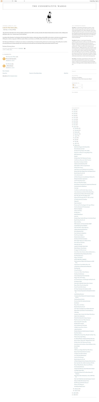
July (75, 137)
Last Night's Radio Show (79, 370)
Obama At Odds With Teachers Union (81, 380)
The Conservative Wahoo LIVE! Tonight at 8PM (83, 193)
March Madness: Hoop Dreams (80, 248)
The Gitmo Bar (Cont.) (78, 255)
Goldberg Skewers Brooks (79, 299)
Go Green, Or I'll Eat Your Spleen (80, 238)
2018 (74, 111)
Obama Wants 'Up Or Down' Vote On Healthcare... (83, 310)
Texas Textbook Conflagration (80, 233)
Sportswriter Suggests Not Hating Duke (82, 146)
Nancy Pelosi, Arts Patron (79, 304)
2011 (74, 124)
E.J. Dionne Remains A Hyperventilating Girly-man (84, 338)
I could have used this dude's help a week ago (83, 190)
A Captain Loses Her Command (80, 353)
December (77, 128)
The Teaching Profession (79, 366)
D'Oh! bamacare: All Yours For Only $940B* (83, 223)
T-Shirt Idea (76, 312)
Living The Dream (77, 270)
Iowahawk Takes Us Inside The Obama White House (84, 314)
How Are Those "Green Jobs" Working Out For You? (84, 340)
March (76, 145)
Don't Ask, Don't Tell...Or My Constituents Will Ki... (84, 363)
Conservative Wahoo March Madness (81, 272)
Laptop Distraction (78, 329)
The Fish (76, 348)
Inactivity (76, 216)
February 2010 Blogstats (79, 384)
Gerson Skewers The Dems (79, 242)
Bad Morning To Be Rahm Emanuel (81, 382)
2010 (74, 126)
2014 (74, 119)
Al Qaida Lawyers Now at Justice (80, 327)
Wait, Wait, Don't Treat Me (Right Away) (82, 195)
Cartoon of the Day (78, 210)
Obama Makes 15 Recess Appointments (82, 165)
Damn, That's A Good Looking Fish (81, 285)
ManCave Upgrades (78, 208)
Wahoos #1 (76, 201)
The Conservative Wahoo (49, 6)
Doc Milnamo (8, 63)
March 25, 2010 (10, 60)
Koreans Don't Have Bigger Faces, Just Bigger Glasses (84, 171)
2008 (74, 394)
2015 (74, 117)
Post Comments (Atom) (12, 76)
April (76, 143)
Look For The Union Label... (10, 27)
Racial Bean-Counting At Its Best (80, 161)
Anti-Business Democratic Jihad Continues (82, 160)
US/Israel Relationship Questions (80, 229)
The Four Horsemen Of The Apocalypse (82, 206)
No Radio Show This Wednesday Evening (82, 158)
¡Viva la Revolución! (78, 175)
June (76, 139)
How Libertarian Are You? (79, 148)
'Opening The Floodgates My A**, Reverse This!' (84, 197)
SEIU (11, 49)
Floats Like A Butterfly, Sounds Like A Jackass (83, 283)
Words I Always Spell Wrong (79, 336)
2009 (74, 393)
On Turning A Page (78, 281)
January (76, 390)
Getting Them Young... (78, 167)
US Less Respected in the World (80, 325)
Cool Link (76, 188)
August (76, 135)
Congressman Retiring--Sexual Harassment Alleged (84, 368)
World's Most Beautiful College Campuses (82, 318)
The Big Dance (77, 212)
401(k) (8, 49)
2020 (74, 109)
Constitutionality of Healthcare (80, 186)
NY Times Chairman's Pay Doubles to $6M (82, 288)
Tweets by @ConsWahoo (34, 73)
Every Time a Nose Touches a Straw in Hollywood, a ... (85, 251)
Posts (75, 85)
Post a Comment (6, 71)
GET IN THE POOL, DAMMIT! (80, 259)
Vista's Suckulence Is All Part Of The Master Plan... (84, 191)
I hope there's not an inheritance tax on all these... (84, 169)
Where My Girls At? (78, 244)
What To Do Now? (77, 203)
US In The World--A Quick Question (81, 227)
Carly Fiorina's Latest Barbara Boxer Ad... (82, 264)
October (76, 132)
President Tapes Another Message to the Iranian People (85, 218)
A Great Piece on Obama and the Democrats (82, 266)
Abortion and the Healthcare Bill (80, 163)
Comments (76, 87)
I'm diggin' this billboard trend (80, 250)
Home (40, 73)
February (76, 388)
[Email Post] (24, 48)
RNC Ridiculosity (77, 154)
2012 (74, 123)
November (77, 130)
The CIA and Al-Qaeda (78, 235)
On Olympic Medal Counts (79, 386)
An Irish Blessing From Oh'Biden (80, 225)
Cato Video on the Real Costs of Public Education (84, 308)
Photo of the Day (77, 221)
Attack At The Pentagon (79, 357)
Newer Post (5, 73)
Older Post (66, 73)
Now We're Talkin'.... (78, 333)
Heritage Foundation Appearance (80, 178)
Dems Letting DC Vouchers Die (80, 321)
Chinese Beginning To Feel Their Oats (81, 275)
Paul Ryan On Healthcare (79, 273)
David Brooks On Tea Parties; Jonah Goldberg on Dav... (85, 344)
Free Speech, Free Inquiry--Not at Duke (82, 150)
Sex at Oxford (77, 346)
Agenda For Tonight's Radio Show (81, 246)
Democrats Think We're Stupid (80, 182)
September (77, 134)
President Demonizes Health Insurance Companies (84, 331)
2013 (74, 121)
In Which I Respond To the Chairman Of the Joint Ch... (85, 361)
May (76, 141)
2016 (74, 115)
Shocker (75, 156)
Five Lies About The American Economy (82, 301)
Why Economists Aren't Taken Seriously (82, 319)
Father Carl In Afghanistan (79, 316)
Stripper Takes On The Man (79, 277)
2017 (74, 113)
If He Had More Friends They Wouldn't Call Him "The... (85, 334)
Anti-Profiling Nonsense (79, 294)
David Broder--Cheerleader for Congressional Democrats (85, 184)
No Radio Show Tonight (79, 323)
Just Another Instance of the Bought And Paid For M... (84, 279)
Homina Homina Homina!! (79, 236)
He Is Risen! (76, 303)
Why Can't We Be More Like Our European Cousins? (84, 378)
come (9, 29)
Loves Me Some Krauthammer (80, 355)
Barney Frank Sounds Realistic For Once (82, 351)
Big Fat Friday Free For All (79, 173)
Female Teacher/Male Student (80, 287)
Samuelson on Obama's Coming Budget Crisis (83, 152)
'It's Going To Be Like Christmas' (80, 199)
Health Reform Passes (78, 214)
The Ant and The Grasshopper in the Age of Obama (84, 205)
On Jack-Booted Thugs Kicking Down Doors (83, 253)
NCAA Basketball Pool (78, 231)
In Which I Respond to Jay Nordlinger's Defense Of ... (84, 176)
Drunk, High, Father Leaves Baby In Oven (82, 240)
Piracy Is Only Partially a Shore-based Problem (83, 364)
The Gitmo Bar (77, 268)
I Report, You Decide (78, 257)
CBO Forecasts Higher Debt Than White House (83, 349)
